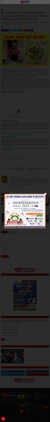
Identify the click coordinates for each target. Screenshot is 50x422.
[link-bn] (25, 211)
